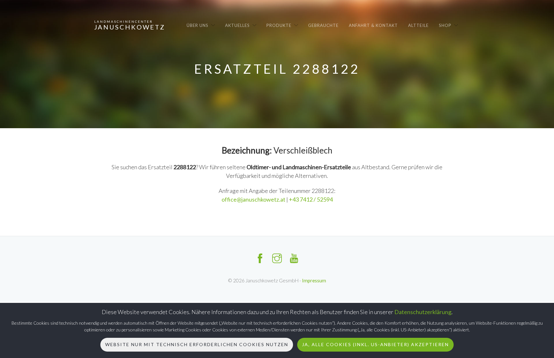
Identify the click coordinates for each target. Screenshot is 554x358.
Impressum (314, 280)
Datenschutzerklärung (422, 311)
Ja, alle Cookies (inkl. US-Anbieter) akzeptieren (375, 344)
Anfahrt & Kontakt (373, 25)
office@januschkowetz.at (254, 199)
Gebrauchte (323, 25)
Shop (445, 25)
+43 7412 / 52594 (311, 199)
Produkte (278, 25)
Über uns (197, 25)
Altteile (418, 25)
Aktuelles (237, 25)
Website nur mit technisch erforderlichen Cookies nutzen (196, 344)
